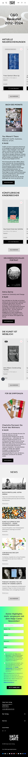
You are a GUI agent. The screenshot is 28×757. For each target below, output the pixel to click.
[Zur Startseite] (12, 2)
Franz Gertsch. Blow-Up (11, 75)
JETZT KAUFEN (7, 460)
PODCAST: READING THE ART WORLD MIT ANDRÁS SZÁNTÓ (12, 582)
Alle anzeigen (14, 96)
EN (18, 2)
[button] (3, 379)
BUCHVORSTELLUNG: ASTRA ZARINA (12, 493)
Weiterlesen (5, 503)
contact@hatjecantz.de (8, 709)
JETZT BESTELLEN (8, 321)
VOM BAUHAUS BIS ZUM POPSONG (10, 553)
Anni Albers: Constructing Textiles (12, 369)
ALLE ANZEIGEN (14, 598)
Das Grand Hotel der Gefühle (13, 229)
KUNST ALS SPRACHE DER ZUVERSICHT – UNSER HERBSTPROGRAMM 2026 (11, 523)
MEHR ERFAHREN (8, 182)
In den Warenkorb (14, 88)
